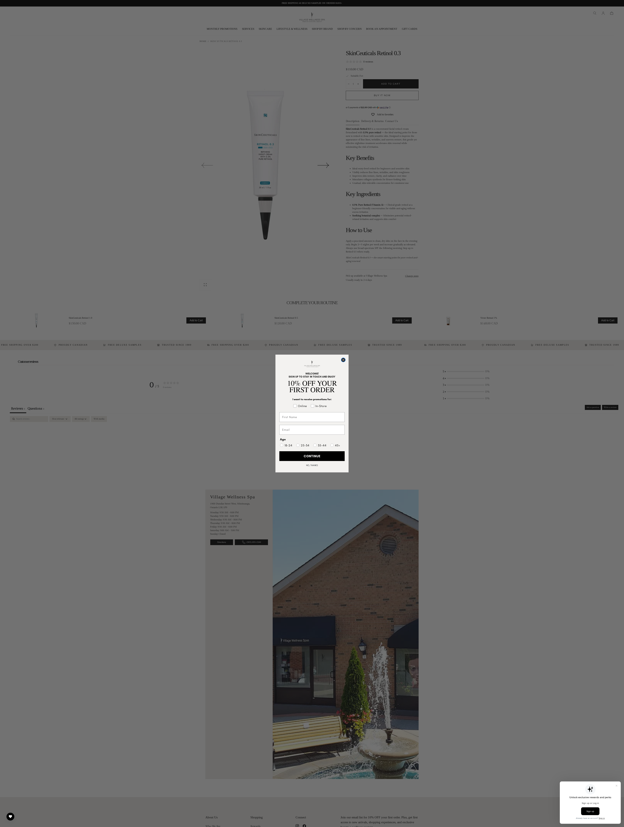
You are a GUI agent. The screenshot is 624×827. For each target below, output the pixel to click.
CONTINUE (312, 456)
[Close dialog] (343, 360)
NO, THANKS (312, 465)
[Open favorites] (10, 816)
